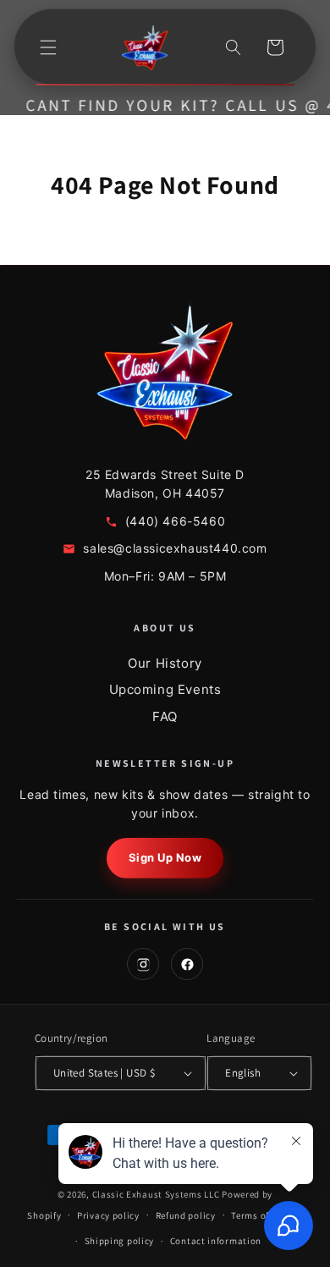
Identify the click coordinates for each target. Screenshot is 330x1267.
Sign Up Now (165, 857)
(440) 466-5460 (175, 521)
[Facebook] (187, 964)
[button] (48, 47)
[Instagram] (143, 964)
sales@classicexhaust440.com (175, 548)
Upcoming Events (165, 689)
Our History (165, 663)
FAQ (165, 716)
